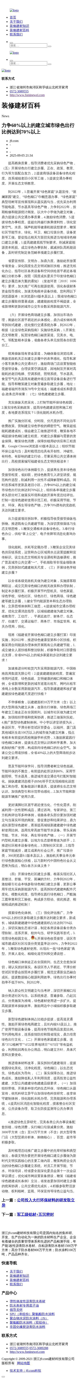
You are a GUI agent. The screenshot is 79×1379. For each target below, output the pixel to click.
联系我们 (16, 34)
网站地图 (23, 1363)
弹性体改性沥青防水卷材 (27, 1301)
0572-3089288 (38, 1348)
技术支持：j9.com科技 (25, 1370)
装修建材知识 (19, 26)
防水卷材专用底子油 (24, 1305)
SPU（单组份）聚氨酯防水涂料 (32, 1314)
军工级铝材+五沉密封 (35, 1214)
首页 (13, 17)
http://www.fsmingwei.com (27, 95)
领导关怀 (16, 1309)
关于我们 (16, 21)
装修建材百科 (19, 30)
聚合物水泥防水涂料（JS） (29, 1318)
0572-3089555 (19, 91)
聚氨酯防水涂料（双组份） (29, 1322)
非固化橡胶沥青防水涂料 (27, 1327)
